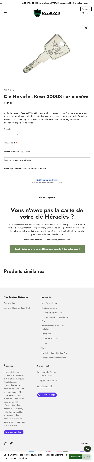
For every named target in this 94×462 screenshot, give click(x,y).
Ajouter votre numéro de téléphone (18, 160)
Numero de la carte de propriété (17, 151)
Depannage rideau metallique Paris (54, 319)
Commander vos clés (50, 338)
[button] (86, 9)
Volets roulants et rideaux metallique (52, 327)
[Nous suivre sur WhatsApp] (11, 443)
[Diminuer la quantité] (7, 135)
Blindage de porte (49, 307)
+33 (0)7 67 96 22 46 (47, 380)
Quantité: (8, 129)
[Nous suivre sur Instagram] (5, 443)
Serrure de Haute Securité (53, 312)
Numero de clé (10, 143)
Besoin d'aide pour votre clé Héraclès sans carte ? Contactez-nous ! (47, 248)
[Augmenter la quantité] (17, 135)
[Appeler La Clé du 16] (87, 449)
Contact (44, 343)
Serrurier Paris (10, 303)
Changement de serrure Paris (54, 357)
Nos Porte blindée (49, 303)
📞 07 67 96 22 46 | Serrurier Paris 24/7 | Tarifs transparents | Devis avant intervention (53, 3)
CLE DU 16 (9, 90)
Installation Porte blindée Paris (54, 352)
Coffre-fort (46, 333)
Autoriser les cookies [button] (80, 457)
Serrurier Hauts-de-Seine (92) (17, 307)
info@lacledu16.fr (45, 385)
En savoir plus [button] (36, 458)
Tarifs (43, 348)
